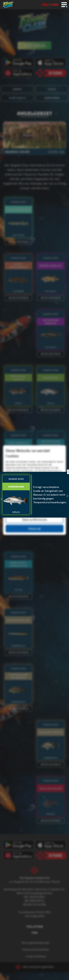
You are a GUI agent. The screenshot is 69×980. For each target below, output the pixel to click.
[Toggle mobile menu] (64, 5)
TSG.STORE (50, 4)
